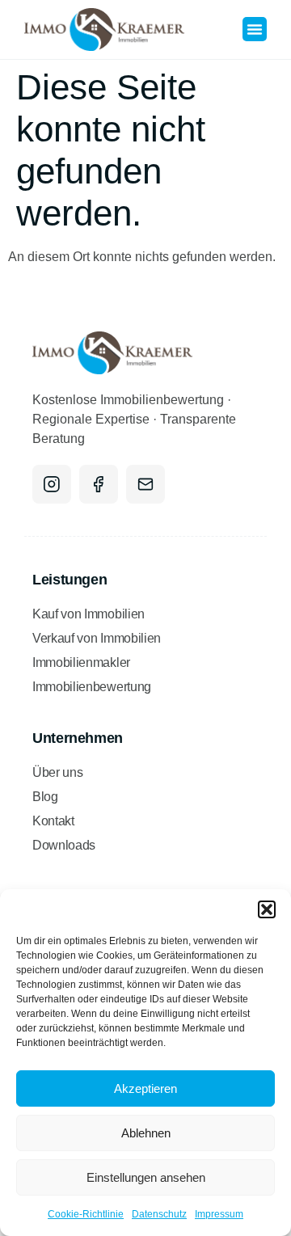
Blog (45, 797)
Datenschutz (159, 1214)
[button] (267, 909)
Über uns (57, 772)
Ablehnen (146, 1133)
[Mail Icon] (145, 484)
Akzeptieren (145, 1088)
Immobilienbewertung (91, 687)
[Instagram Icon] (51, 484)
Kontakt (53, 821)
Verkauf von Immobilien (96, 638)
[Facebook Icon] (98, 484)
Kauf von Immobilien (88, 614)
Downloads (63, 845)
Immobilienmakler (81, 662)
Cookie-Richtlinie (86, 1214)
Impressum (219, 1214)
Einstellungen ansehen (145, 1177)
